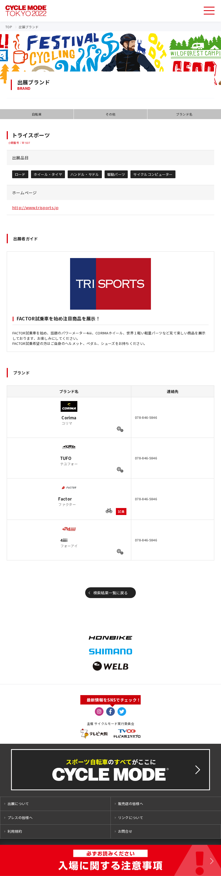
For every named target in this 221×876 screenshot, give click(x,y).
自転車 (37, 114)
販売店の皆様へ (130, 803)
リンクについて (130, 817)
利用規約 (15, 831)
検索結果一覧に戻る (110, 592)
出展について (18, 803)
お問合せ (125, 831)
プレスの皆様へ (20, 817)
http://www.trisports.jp (35, 207)
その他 (111, 114)
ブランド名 (184, 114)
